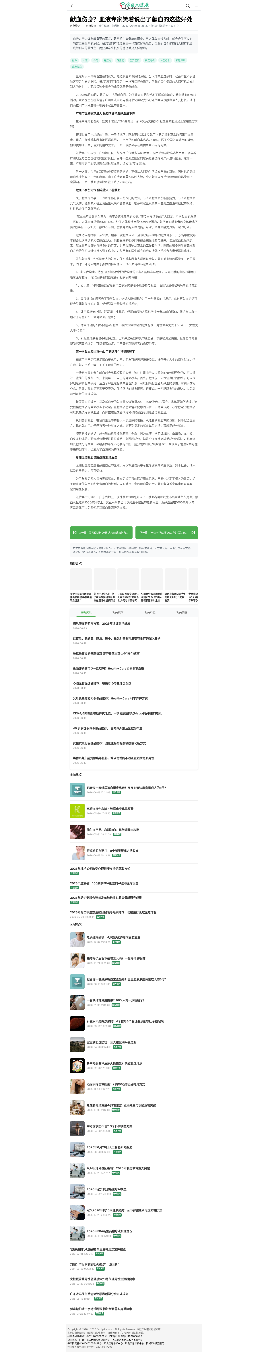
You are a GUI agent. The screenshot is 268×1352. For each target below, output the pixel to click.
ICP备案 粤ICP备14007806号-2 (126, 1336)
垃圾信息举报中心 (134, 1343)
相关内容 (181, 612)
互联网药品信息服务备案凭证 (127, 1339)
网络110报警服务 (155, 1343)
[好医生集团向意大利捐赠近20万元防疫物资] (176, 579)
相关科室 (150, 612)
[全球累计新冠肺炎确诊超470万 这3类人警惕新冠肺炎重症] (152, 579)
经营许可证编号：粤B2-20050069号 (87, 1336)
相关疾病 (117, 612)
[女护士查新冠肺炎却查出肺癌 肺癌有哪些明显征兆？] (81, 579)
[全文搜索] (188, 6)
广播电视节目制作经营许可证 (94, 1339)
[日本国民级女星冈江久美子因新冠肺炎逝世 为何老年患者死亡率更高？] (128, 579)
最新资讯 (86, 612)
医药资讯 (75, 25)
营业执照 (72, 1339)
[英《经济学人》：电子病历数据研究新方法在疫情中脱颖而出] (105, 579)
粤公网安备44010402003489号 (84, 1343)
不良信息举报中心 (113, 1343)
